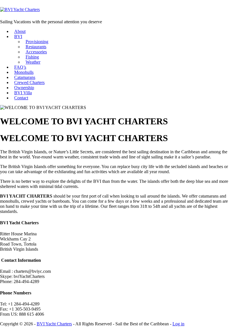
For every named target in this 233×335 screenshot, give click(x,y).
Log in (178, 323)
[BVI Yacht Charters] (20, 9)
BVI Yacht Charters (54, 323)
